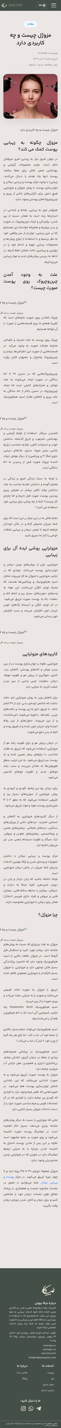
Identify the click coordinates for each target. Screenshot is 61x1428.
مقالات (30, 24)
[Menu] (53, 5)
